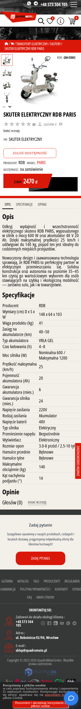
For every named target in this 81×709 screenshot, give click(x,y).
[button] (10, 107)
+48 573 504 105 (54, 4)
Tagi (36, 581)
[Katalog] (12, 43)
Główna (7, 581)
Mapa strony (45, 597)
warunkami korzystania (61, 694)
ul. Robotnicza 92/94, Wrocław (37, 637)
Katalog (23, 581)
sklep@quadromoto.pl (31, 650)
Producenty (52, 581)
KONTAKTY (61, 589)
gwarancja (8, 589)
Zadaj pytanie (40, 558)
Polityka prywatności (35, 589)
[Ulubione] (50, 21)
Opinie (42, 204)
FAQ (29, 597)
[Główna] (6, 43)
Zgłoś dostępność (30, 153)
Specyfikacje (24, 204)
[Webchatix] (71, 698)
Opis (8, 204)
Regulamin (72, 581)
